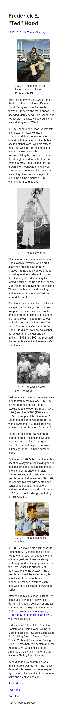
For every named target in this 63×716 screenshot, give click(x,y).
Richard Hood (16, 683)
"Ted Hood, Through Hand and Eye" (29, 614)
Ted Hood (14, 690)
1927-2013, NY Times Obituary (26, 32)
